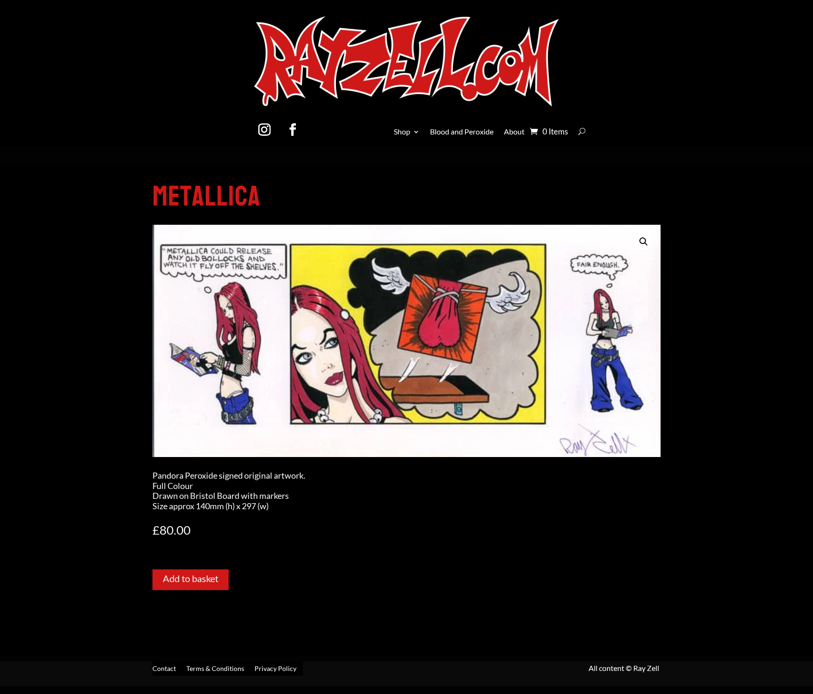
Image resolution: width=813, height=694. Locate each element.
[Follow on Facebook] (292, 130)
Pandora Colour (206, 169)
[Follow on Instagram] (264, 130)
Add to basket (190, 578)
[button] (643, 241)
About (514, 132)
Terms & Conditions (215, 668)
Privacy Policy (275, 668)
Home (163, 169)
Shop (402, 132)
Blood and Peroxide (462, 132)
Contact (164, 668)
